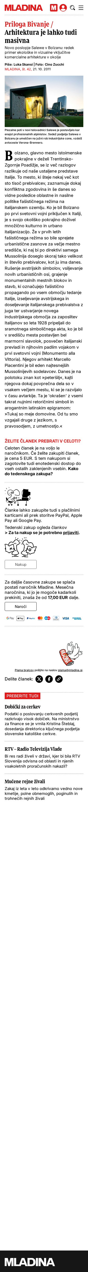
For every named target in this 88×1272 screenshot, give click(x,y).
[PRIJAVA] (63, 7)
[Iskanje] (72, 7)
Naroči (21, 606)
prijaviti (71, 532)
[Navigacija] (81, 7)
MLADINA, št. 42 (18, 69)
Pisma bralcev (24, 670)
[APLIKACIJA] (53, 7)
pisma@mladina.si (70, 670)
